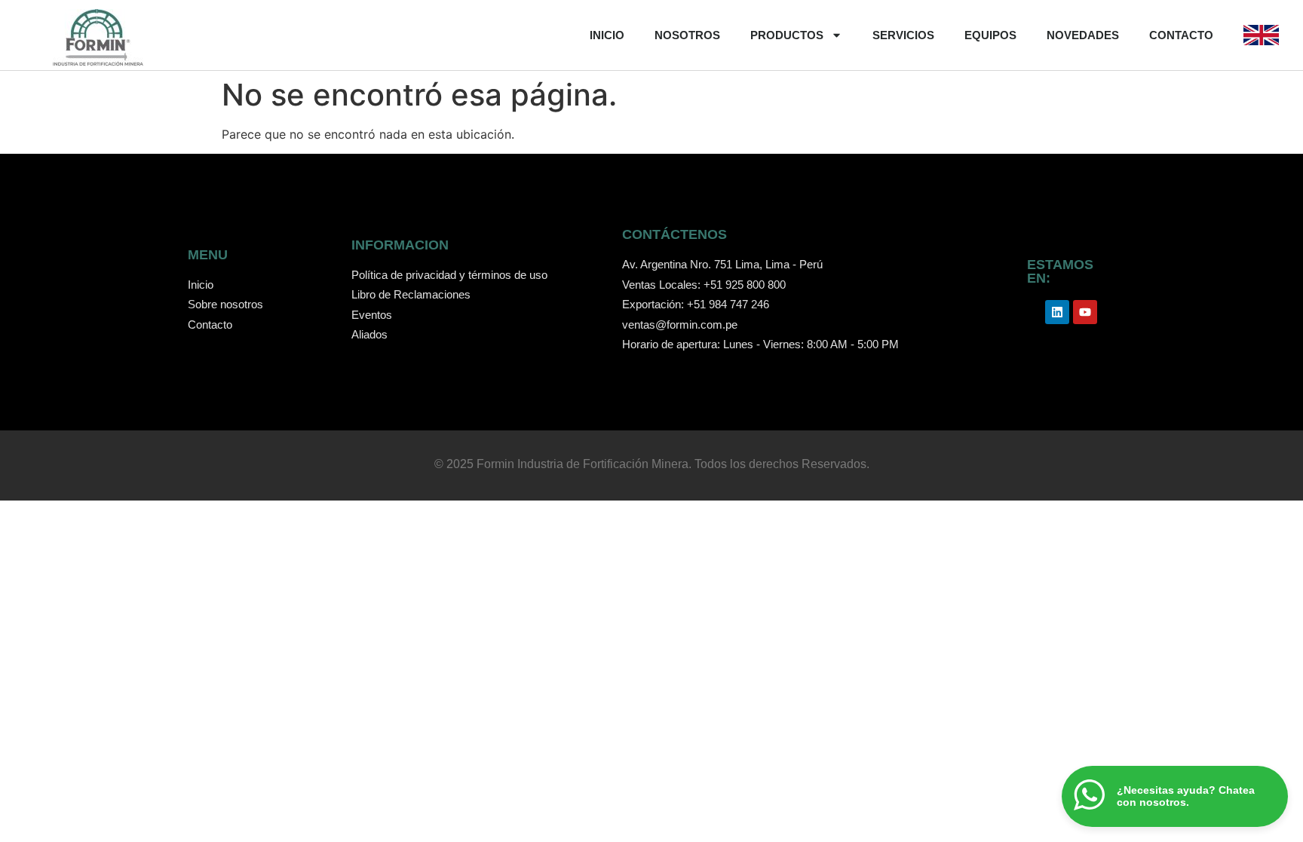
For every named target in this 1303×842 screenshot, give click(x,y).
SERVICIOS (903, 35)
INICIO (607, 35)
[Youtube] (1085, 312)
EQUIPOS (990, 35)
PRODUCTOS (786, 35)
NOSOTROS (687, 35)
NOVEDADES (1083, 35)
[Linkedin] (1057, 312)
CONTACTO (1181, 35)
